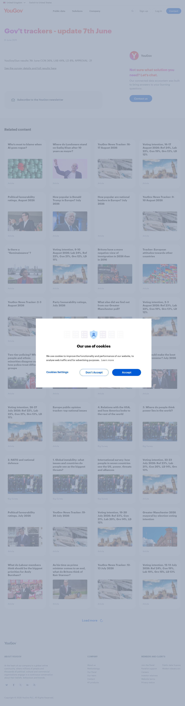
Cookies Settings (57, 372)
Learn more (107, 360)
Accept (126, 372)
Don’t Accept (94, 372)
